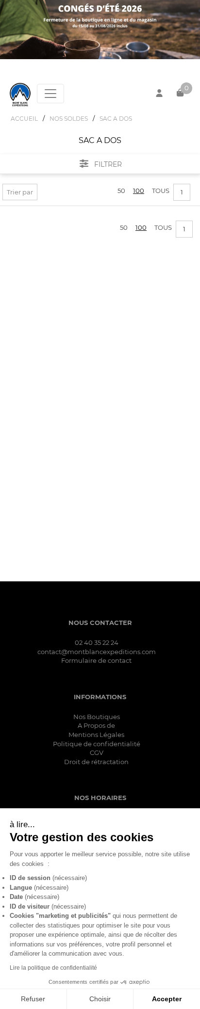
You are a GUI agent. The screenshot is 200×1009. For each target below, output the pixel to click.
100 (138, 190)
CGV (96, 752)
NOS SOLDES (69, 118)
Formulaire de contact (96, 660)
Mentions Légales (96, 734)
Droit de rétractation (96, 762)
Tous (160, 190)
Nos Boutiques (96, 717)
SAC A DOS (116, 118)
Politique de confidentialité (96, 744)
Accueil (24, 118)
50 (121, 190)
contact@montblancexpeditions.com (96, 652)
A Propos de (96, 725)
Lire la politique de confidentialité (53, 967)
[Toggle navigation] (50, 93)
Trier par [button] (20, 192)
